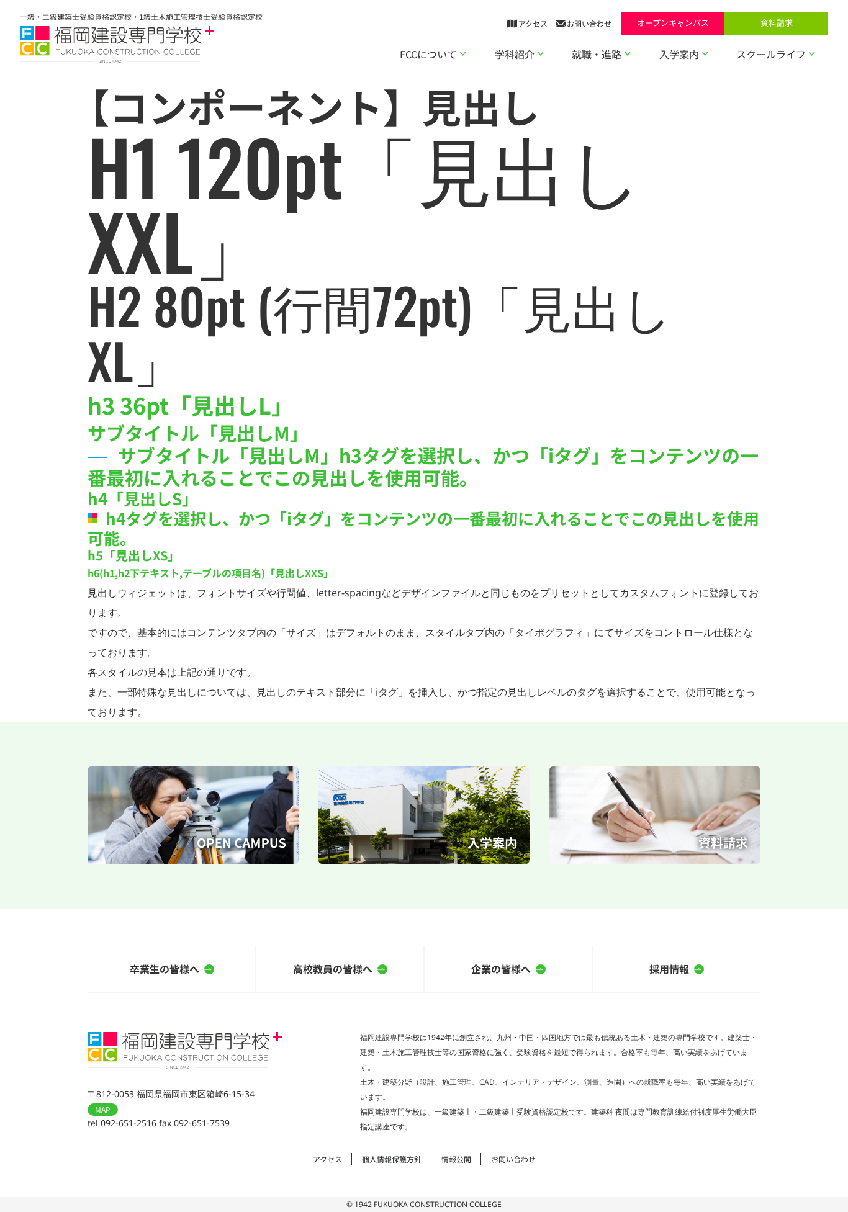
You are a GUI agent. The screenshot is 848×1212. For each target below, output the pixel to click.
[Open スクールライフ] (812, 54)
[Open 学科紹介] (541, 54)
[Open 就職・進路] (628, 54)
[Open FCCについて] (463, 54)
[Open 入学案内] (705, 54)
